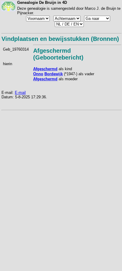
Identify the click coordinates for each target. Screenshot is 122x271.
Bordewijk (53, 74)
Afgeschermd (45, 69)
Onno (38, 74)
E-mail (20, 92)
